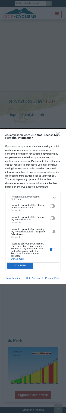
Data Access (33, 278)
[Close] (59, 135)
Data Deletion (13, 278)
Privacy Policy (53, 278)
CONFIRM (20, 265)
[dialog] (33, 207)
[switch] (52, 206)
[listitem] (33, 197)
